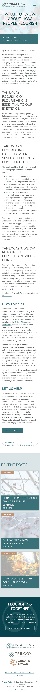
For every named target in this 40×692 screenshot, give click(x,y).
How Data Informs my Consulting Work (18, 580)
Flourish (28, 65)
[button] (34, 4)
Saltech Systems (20, 689)
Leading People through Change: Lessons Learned (20, 501)
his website (7, 295)
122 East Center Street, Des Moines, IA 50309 (20, 674)
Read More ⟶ (9, 508)
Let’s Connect (12, 430)
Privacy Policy (7, 682)
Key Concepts (21, 40)
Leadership (9, 40)
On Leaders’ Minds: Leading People (15, 542)
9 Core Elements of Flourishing (16, 323)
